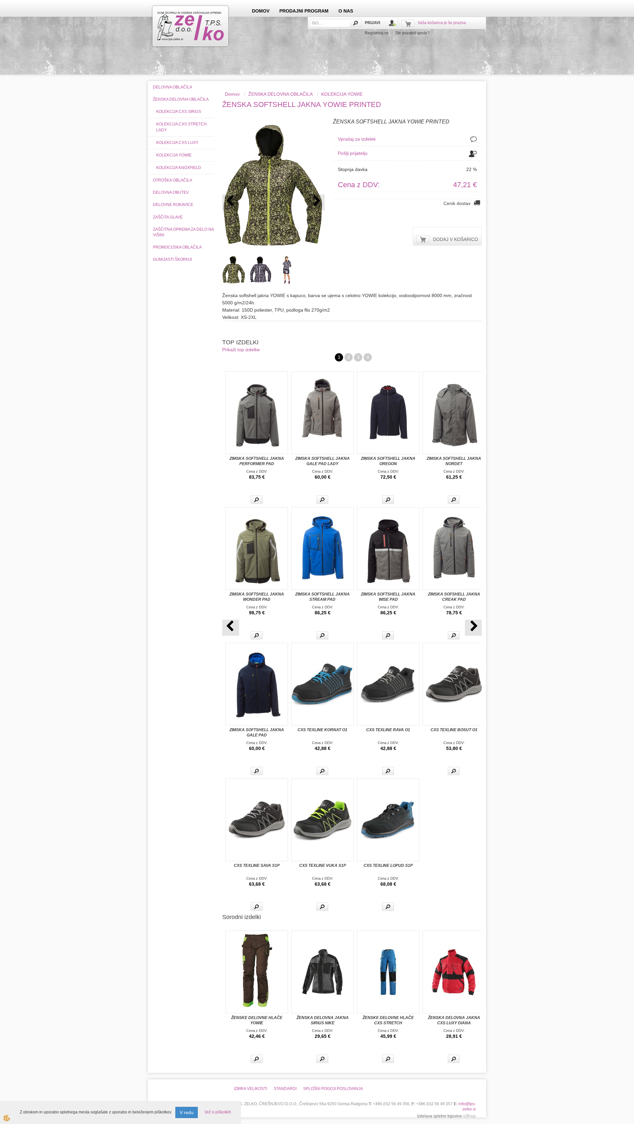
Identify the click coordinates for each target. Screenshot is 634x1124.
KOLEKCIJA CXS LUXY (177, 142)
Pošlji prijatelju (353, 153)
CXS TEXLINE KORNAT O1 (322, 730)
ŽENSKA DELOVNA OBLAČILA (280, 94)
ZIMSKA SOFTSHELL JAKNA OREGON (388, 461)
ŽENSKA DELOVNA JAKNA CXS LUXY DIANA (454, 1020)
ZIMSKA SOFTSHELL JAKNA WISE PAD (388, 597)
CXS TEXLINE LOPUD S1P (388, 865)
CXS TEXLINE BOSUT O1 (454, 730)
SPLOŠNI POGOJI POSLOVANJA (333, 1088)
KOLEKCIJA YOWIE (174, 155)
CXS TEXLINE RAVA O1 (388, 730)
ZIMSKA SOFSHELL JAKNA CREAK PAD (454, 597)
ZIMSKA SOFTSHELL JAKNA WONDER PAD (256, 597)
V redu (187, 1112)
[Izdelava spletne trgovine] (469, 1116)
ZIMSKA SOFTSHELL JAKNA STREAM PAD (322, 597)
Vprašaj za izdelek (357, 139)
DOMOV (260, 11)
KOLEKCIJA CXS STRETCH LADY (181, 127)
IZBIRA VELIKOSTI (250, 1088)
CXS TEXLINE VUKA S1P (322, 865)
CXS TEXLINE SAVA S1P (257, 865)
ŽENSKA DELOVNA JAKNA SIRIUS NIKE (323, 1020)
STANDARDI (285, 1088)
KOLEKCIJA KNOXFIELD (178, 167)
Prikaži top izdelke (241, 349)
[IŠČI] (356, 23)
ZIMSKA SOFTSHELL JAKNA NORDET (454, 461)
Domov (232, 94)
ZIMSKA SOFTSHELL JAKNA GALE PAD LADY (322, 461)
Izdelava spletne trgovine (439, 1116)
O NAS (345, 11)
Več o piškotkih (217, 1112)
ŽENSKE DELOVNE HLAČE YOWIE (256, 1020)
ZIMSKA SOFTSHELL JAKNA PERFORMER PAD (256, 461)
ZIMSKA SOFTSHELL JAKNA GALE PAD (256, 732)
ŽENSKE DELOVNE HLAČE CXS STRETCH (388, 1020)
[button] (316, 202)
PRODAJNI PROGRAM (304, 11)
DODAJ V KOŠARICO (455, 239)
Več (257, 499)
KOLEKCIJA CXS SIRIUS (178, 111)
